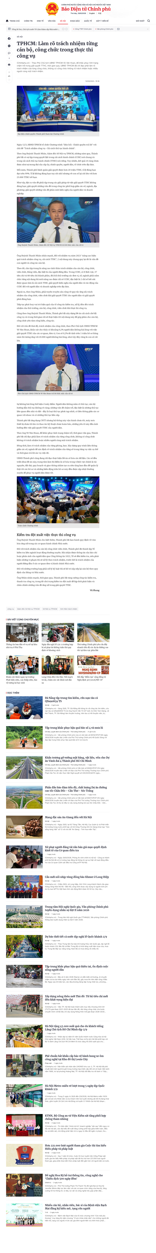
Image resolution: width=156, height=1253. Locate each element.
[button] (63, 29)
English (92, 13)
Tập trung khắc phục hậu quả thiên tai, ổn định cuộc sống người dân (76, 968)
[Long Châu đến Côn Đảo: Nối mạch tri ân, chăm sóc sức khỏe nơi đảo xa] (58, 664)
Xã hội (63, 21)
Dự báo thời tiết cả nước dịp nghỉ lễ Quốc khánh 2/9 (76, 936)
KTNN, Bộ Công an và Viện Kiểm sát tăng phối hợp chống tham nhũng (75, 1117)
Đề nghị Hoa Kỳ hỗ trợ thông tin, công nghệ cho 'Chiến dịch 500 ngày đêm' (74, 1177)
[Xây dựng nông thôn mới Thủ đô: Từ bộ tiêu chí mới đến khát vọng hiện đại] (24, 1006)
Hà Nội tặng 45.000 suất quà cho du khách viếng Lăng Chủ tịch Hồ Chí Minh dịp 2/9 (74, 1028)
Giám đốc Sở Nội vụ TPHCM (28, 609)
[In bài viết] (9, 65)
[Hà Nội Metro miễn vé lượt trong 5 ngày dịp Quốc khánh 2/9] (24, 1095)
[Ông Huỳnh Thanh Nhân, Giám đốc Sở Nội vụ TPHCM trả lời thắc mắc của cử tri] (58, 220)
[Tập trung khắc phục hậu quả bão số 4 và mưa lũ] (24, 737)
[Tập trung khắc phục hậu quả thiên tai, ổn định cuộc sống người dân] (24, 976)
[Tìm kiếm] (148, 21)
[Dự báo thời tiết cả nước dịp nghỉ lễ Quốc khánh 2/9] (24, 946)
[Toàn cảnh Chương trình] (58, 499)
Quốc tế (88, 21)
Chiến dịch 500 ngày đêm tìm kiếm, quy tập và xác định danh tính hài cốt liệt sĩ (36, 29)
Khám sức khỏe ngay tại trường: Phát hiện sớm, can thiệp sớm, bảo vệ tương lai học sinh (21, 680)
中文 (99, 13)
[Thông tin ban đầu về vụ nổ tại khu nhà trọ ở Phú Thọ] (22, 632)
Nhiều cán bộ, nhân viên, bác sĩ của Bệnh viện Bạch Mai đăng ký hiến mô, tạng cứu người (76, 1207)
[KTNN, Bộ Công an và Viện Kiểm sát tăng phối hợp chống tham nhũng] (24, 1125)
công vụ (10, 609)
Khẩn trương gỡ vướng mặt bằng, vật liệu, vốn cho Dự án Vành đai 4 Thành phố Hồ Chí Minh (77, 759)
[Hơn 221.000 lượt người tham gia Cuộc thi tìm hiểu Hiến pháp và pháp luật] (24, 1155)
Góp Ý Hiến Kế (102, 21)
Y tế (46, 1212)
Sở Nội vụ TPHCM (50, 609)
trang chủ (15, 21)
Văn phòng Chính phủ (105, 29)
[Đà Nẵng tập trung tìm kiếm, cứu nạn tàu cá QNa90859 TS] (24, 707)
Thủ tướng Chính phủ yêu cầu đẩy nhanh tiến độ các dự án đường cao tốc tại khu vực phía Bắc (92, 647)
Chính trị (28, 21)
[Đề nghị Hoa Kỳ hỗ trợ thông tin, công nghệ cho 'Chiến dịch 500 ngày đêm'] (24, 1185)
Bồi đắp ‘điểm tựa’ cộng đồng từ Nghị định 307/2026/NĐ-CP (91, 678)
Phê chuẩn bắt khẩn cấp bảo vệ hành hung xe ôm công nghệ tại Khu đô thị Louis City (74, 1057)
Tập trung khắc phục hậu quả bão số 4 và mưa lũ (74, 727)
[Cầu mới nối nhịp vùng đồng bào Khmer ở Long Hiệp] (24, 886)
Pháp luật (48, 1063)
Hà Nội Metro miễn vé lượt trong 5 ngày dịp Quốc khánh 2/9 (75, 1087)
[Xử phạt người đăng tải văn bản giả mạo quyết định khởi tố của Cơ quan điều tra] (24, 856)
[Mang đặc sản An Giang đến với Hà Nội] (24, 827)
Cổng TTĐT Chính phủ (83, 29)
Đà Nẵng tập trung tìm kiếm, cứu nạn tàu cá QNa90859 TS (71, 699)
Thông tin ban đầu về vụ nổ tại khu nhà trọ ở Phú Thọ (21, 646)
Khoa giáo (75, 21)
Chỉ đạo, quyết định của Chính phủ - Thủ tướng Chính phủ (65, 732)
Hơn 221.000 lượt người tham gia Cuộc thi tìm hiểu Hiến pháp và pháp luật (75, 1147)
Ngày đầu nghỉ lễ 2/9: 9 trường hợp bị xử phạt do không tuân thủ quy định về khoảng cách (57, 647)
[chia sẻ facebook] (9, 39)
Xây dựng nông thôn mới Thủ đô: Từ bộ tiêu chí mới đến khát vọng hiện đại (76, 998)
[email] (118, 29)
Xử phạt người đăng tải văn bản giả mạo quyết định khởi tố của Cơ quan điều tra (76, 849)
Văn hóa (52, 21)
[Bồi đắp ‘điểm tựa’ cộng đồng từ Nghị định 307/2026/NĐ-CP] (93, 664)
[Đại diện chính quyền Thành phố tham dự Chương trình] (58, 109)
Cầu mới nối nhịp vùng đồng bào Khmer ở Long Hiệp (77, 876)
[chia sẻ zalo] (9, 46)
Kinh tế (40, 21)
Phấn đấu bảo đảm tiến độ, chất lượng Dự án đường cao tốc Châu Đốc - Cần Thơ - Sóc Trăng (76, 789)
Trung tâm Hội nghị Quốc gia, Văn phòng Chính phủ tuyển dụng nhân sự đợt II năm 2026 (76, 908)
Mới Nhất (140, 21)
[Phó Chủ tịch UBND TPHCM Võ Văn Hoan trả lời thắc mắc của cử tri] (58, 367)
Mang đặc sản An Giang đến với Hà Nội (68, 817)
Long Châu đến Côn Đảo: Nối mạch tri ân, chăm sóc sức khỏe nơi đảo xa (57, 680)
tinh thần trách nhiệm (68, 609)
